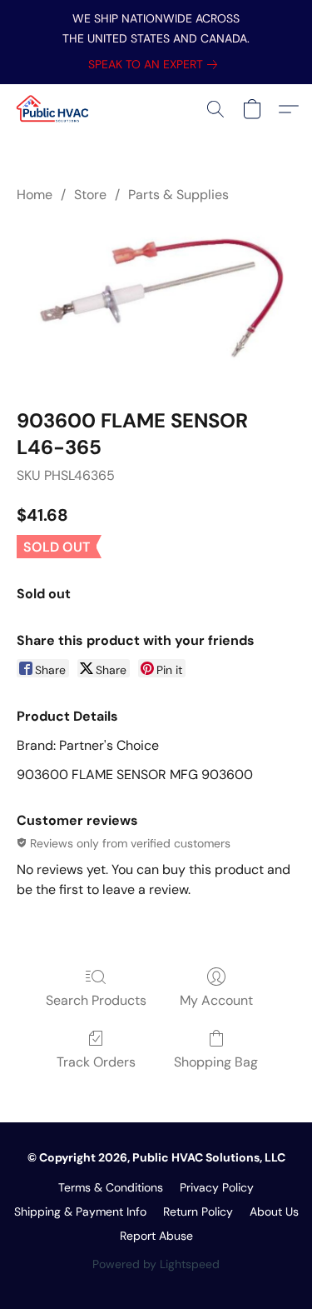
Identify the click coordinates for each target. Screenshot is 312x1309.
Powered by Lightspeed (156, 1264)
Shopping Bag (216, 1062)
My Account (216, 1000)
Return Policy (198, 1211)
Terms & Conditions (110, 1187)
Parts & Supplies (178, 194)
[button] (55, 109)
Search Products (96, 1000)
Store (90, 194)
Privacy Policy (217, 1187)
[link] (156, 64)
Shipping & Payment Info (80, 1211)
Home (34, 194)
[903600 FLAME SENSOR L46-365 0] (156, 303)
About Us (274, 1211)
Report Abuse (156, 1235)
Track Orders (96, 1062)
